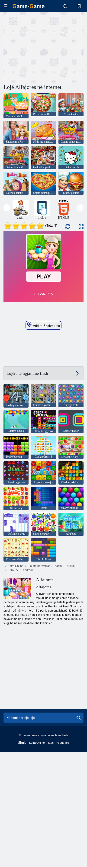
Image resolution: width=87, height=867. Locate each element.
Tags (51, 742)
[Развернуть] (81, 226)
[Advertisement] (43, 47)
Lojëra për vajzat (39, 566)
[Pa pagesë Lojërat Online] (28, 6)
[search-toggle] (65, 6)
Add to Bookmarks (46, 326)
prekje (70, 566)
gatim (58, 566)
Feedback (62, 742)
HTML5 (13, 570)
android (27, 570)
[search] (79, 718)
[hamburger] (5, 6)
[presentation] (6, 207)
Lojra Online (15, 566)
